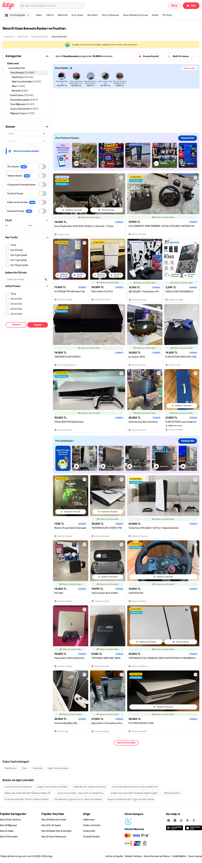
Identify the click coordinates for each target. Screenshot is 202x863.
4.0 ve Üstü (16, 309)
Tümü (13, 245)
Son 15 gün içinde (19, 265)
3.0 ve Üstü (16, 299)
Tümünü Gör (189, 68)
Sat (193, 5)
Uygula (38, 324)
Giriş (174, 5)
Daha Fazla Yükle (126, 742)
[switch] (42, 166)
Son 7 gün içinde (18, 260)
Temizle (16, 324)
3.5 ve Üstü (16, 304)
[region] (126, 79)
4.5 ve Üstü (16, 314)
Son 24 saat (16, 250)
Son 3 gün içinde (18, 255)
